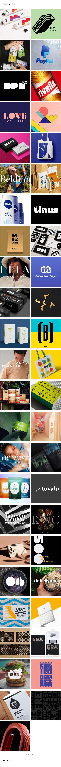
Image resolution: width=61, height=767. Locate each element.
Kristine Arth (9, 4)
